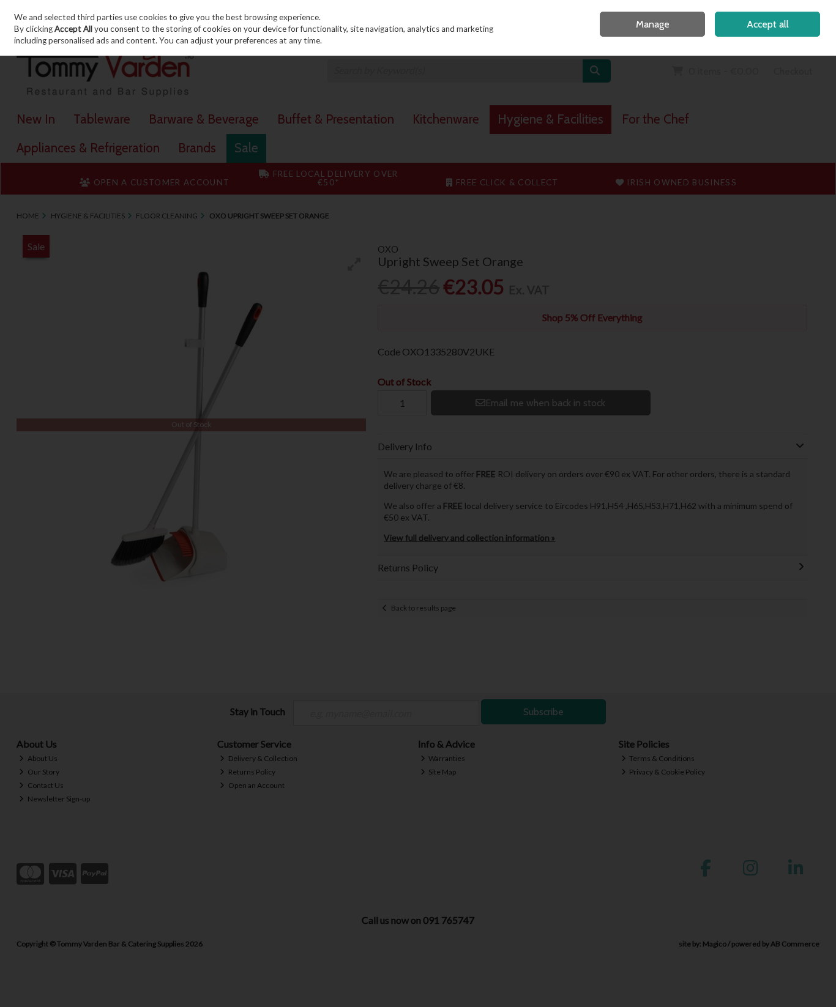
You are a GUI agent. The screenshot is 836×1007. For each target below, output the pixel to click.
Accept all (768, 24)
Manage (653, 24)
